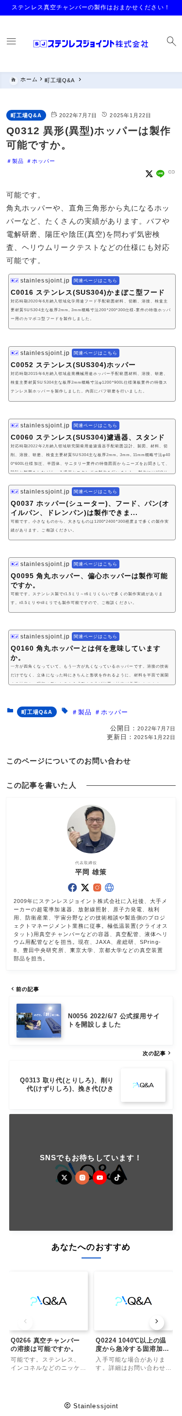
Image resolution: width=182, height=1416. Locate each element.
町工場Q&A (26, 115)
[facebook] (72, 887)
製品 (18, 161)
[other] (109, 887)
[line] (160, 174)
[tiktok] (117, 1177)
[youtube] (100, 1177)
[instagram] (97, 887)
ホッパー (43, 161)
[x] (149, 174)
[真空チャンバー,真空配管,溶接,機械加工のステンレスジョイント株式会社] (91, 44)
